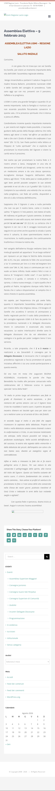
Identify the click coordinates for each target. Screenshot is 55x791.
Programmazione (17, 618)
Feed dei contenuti (15, 683)
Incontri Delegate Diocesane (21, 611)
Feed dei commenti (15, 690)
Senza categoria (14, 644)
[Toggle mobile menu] (49, 16)
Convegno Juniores (17, 585)
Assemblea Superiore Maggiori (23, 578)
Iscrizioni (11, 631)
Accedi (10, 677)
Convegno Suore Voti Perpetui (22, 592)
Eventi (10, 572)
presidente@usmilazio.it (27, 8)
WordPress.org (13, 697)
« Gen (8, 744)
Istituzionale (12, 638)
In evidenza (12, 625)
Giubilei (12, 605)
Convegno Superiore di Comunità (24, 598)
